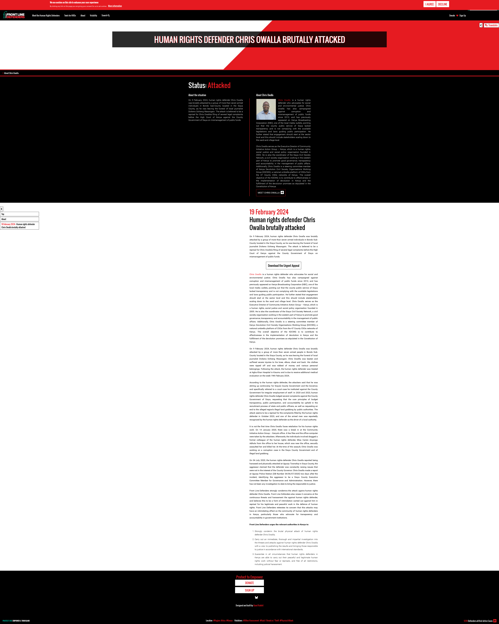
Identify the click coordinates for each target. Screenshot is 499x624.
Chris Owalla (284, 100)
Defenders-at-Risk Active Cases (478, 620)
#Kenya (229, 620)
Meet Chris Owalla (269, 192)
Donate (452, 15)
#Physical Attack (286, 620)
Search (105, 15)
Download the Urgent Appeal (283, 265)
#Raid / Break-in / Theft (269, 620)
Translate (493, 25)
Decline (442, 4)
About (3, 219)
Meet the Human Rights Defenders (46, 15)
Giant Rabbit (258, 605)
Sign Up (462, 15)
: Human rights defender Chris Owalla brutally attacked (18, 226)
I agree (429, 4)
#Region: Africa (219, 620)
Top (2, 214)
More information (115, 5)
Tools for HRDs (70, 15)
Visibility (93, 15)
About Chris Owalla (11, 73)
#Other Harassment (251, 620)
